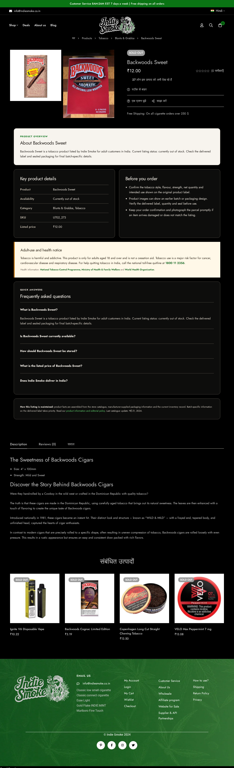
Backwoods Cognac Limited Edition (87, 629)
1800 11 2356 (174, 263)
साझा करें (162, 101)
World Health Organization (139, 269)
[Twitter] (133, 745)
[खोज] (211, 25)
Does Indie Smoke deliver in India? (44, 381)
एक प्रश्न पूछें (139, 101)
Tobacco (103, 38)
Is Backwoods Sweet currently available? (48, 336)
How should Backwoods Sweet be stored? (48, 351)
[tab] (18, 444)
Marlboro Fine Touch (90, 710)
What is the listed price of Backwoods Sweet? (51, 366)
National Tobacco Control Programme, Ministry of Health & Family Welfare (80, 269)
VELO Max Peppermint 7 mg (193, 629)
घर (73, 38)
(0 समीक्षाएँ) (217, 71)
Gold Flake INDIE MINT (91, 705)
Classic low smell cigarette (94, 690)
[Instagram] (122, 745)
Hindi (219, 11)
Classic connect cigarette (93, 695)
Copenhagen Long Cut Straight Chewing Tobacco (140, 631)
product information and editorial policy (85, 411)
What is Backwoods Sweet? (39, 310)
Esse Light (83, 700)
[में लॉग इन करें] (201, 25)
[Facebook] (111, 745)
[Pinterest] (101, 745)
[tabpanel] (117, 498)
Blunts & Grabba (124, 38)
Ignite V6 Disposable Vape (27, 629)
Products (87, 38)
